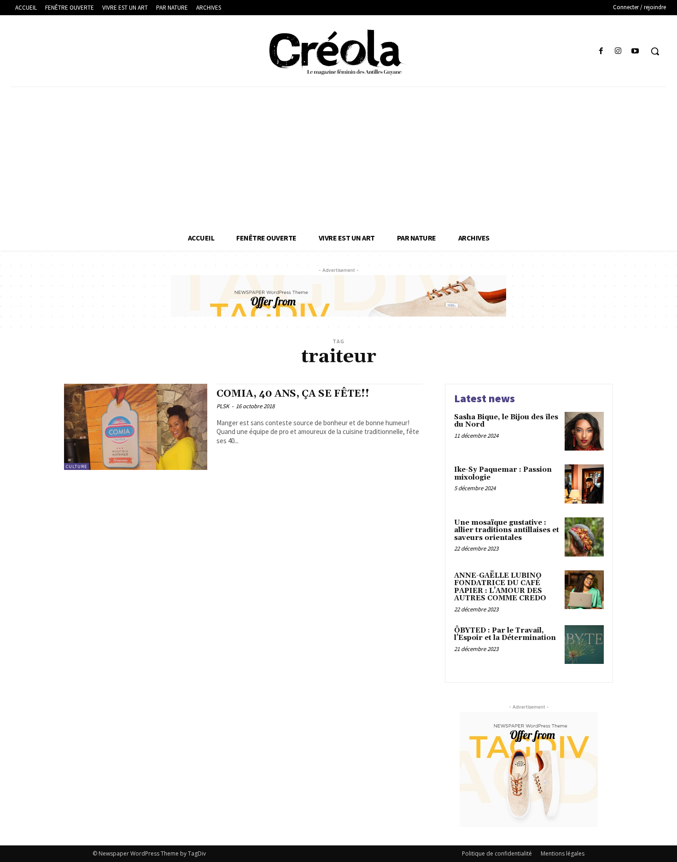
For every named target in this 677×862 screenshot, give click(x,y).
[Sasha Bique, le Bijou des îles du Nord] (584, 431)
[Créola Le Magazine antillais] (339, 52)
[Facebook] (601, 51)
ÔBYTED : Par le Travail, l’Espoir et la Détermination (505, 634)
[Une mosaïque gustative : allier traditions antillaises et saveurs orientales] (584, 537)
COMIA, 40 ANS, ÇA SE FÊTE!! (292, 394)
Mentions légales (562, 853)
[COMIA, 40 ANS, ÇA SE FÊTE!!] (135, 427)
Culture (76, 466)
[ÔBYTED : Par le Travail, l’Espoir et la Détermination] (584, 644)
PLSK (222, 406)
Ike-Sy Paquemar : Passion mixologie (503, 473)
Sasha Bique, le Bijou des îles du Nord (506, 421)
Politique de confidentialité (497, 853)
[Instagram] (618, 51)
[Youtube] (635, 51)
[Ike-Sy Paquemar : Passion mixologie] (584, 484)
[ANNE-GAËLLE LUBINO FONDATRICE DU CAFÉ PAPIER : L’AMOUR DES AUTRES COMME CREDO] (584, 590)
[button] (655, 51)
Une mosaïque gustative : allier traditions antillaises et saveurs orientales (506, 530)
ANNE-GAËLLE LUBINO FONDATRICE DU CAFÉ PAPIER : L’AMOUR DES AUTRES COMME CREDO (500, 587)
